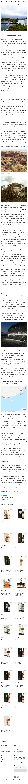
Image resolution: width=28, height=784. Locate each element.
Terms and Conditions (5, 751)
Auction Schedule (4, 748)
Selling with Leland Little (19, 748)
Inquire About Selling (18, 749)
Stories (6, 4)
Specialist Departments (6, 757)
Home (2, 4)
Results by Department (18, 751)
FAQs (2, 761)
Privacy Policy (19, 779)
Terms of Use (12, 779)
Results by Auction (5, 749)
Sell (15, 1)
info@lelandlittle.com (18, 762)
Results (11, 1)
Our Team (3, 759)
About (19, 1)
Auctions (5, 1)
